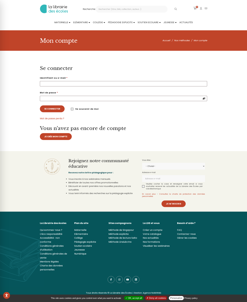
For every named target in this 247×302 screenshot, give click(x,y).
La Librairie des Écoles (121, 292)
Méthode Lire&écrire (120, 242)
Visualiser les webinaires (156, 246)
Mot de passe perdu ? (52, 118)
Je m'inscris (173, 203)
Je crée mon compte (55, 136)
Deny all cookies (157, 298)
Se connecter (52, 108)
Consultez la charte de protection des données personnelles (173, 195)
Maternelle (80, 230)
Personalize (176, 298)
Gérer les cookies (187, 238)
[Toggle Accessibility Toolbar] (6, 295)
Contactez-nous (186, 234)
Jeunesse (79, 249)
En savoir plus (149, 194)
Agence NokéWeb (152, 292)
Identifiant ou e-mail (60, 77)
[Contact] (206, 8)
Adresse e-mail (149, 172)
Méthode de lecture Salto (122, 238)
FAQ (179, 230)
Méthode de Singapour (121, 230)
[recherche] (176, 9)
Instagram (119, 279)
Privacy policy (191, 298)
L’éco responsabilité (51, 234)
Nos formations (151, 242)
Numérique (80, 253)
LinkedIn (136, 279)
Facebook (111, 279)
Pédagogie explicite (85, 242)
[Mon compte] (201, 8)
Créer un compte (152, 230)
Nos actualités (151, 238)
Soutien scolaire (83, 246)
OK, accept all (134, 298)
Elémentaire (81, 234)
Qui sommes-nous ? (51, 230)
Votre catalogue (152, 234)
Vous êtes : (146, 160)
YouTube (127, 279)
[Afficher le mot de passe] (204, 98)
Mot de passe (56, 92)
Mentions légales (49, 261)
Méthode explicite (118, 234)
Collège (78, 238)
